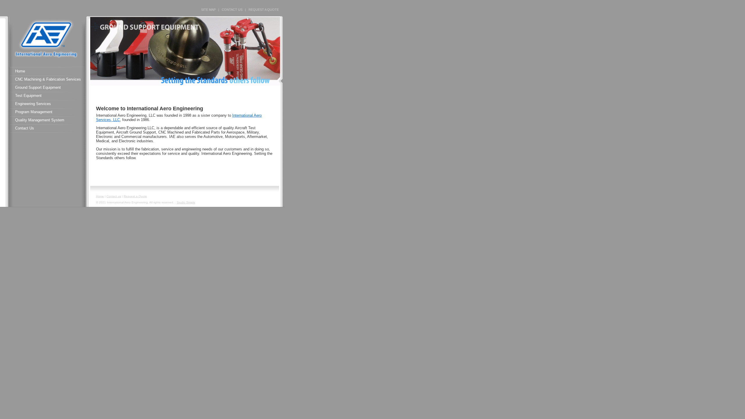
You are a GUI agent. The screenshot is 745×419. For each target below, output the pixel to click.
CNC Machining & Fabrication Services (48, 79)
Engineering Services (33, 104)
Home (20, 71)
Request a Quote (135, 196)
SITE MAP (208, 9)
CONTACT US (232, 9)
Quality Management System (39, 120)
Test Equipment (28, 95)
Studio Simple (186, 202)
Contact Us (24, 128)
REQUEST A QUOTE (264, 9)
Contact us (114, 196)
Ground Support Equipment (38, 87)
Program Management (33, 112)
